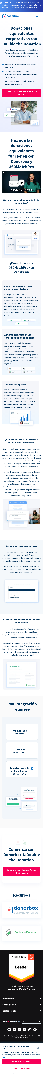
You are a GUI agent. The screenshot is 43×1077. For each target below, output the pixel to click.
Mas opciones (8, 1074)
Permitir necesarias (21, 1068)
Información (8, 998)
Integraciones (9, 1011)
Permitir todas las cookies (21, 1062)
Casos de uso (9, 1004)
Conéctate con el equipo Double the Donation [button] (21, 92)
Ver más (5, 1057)
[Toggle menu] (37, 16)
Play (21, 183)
